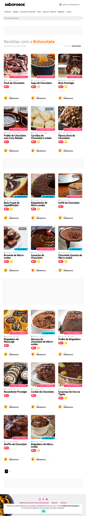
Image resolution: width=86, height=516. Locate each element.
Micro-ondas (48, 196)
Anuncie (54, 503)
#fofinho (76, 176)
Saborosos (14, 98)
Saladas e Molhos (28, 12)
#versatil (49, 228)
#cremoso (76, 228)
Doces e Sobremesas (19, 77)
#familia (77, 365)
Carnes (16, 12)
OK (44, 511)
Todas (69, 12)
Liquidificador (21, 196)
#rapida (77, 109)
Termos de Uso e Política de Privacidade (34, 503)
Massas (8, 12)
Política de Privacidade (70, 506)
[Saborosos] (15, 4)
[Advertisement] (43, 30)
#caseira (49, 109)
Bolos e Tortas (49, 12)
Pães (39, 12)
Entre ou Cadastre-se (71, 4)
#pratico (49, 312)
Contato (63, 503)
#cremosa (76, 56)
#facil (50, 56)
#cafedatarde (20, 176)
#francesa (21, 56)
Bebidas (61, 12)
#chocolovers (47, 365)
